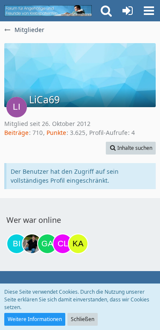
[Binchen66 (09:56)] (16, 244)
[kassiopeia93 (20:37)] (78, 244)
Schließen (82, 319)
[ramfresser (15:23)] (32, 244)
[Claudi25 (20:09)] (62, 244)
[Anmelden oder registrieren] (127, 10)
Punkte (56, 132)
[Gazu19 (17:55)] (47, 244)
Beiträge (16, 132)
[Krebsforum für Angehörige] (48, 10)
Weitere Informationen (35, 319)
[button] (148, 10)
